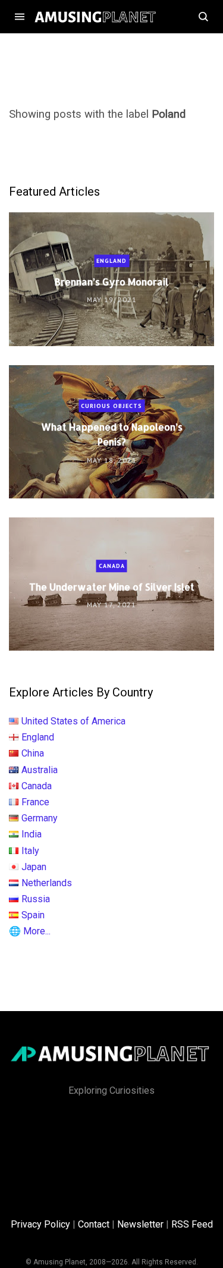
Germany (39, 818)
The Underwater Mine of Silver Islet (111, 586)
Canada (112, 566)
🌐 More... (30, 931)
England (111, 261)
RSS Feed (192, 1224)
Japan (33, 866)
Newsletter (140, 1224)
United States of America (73, 721)
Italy (30, 850)
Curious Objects (111, 406)
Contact (93, 1224)
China (32, 753)
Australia (39, 770)
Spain (33, 915)
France (35, 802)
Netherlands (46, 883)
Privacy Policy (40, 1224)
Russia (35, 899)
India (31, 834)
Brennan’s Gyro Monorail (111, 281)
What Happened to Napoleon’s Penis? (112, 434)
